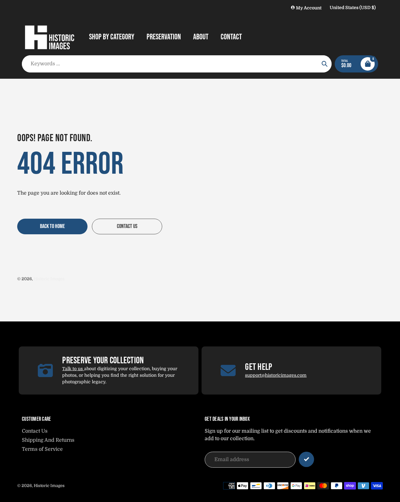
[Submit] (306, 459)
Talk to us (73, 368)
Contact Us (35, 431)
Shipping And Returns (48, 440)
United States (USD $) (353, 7)
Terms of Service (42, 449)
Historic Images (49, 278)
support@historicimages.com (276, 375)
